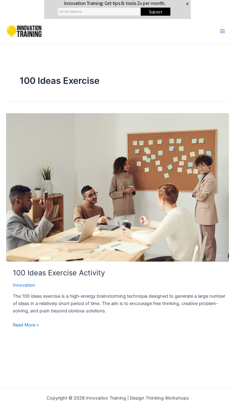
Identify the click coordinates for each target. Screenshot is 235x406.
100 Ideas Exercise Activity (59, 272)
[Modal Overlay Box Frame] (117, 9)
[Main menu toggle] (222, 31)
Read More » (26, 325)
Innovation (24, 285)
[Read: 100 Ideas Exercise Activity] (117, 187)
